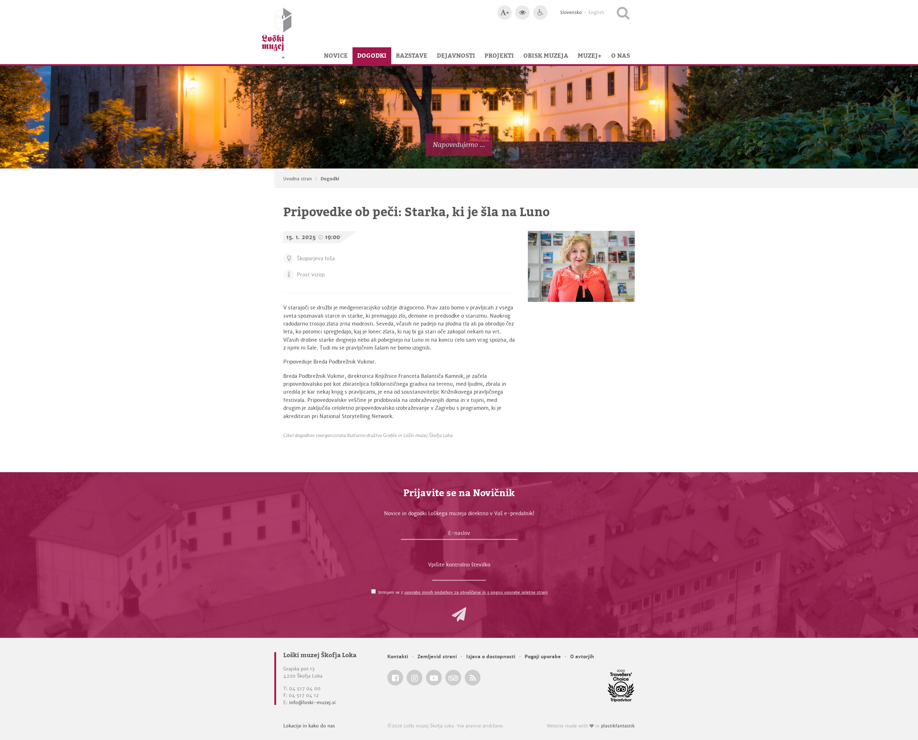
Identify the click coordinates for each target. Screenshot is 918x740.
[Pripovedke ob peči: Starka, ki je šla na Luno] (581, 266)
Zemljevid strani (437, 657)
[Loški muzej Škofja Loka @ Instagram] (414, 678)
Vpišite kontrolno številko (459, 564)
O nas (620, 55)
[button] (459, 614)
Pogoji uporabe (543, 657)
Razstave (411, 55)
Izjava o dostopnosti (490, 657)
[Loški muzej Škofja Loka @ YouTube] (434, 678)
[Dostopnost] (540, 12)
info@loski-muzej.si (312, 702)
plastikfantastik (618, 726)
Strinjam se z (463, 592)
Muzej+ (590, 55)
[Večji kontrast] (522, 12)
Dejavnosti (456, 55)
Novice (336, 55)
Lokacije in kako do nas (309, 726)
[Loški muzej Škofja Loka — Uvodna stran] (277, 32)
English (596, 12)
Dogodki (372, 55)
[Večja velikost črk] (504, 12)
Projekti (499, 55)
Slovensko (571, 12)
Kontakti (397, 657)
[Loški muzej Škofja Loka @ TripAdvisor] (453, 678)
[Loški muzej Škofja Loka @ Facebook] (395, 678)
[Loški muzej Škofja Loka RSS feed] (473, 678)
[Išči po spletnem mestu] (623, 12)
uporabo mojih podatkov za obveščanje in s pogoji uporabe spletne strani (476, 592)
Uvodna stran (297, 179)
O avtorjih (582, 657)
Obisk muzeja (545, 55)
